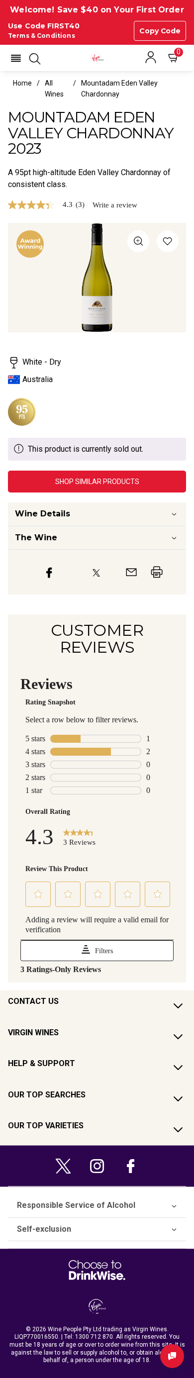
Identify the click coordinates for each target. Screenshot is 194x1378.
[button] (16, 58)
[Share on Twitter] (96, 572)
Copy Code (160, 30)
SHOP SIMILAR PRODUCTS (97, 482)
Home (22, 83)
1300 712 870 (94, 1336)
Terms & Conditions (41, 35)
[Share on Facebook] (49, 572)
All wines (54, 88)
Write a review (115, 205)
